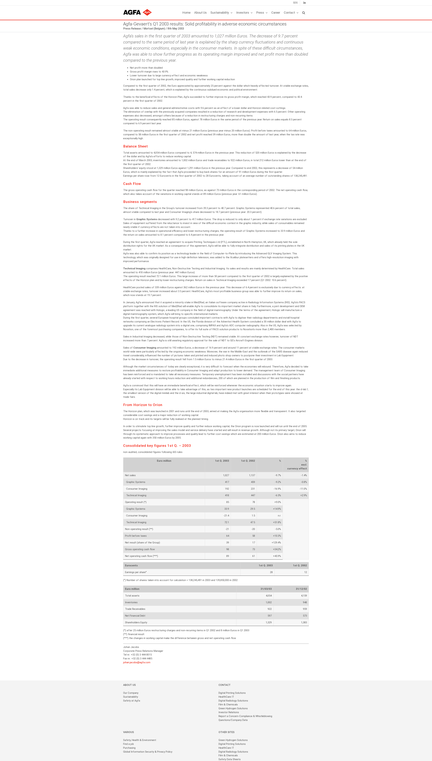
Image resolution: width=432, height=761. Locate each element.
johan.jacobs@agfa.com (136, 662)
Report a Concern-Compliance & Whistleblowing (245, 716)
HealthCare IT (226, 696)
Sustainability (130, 696)
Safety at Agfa (131, 700)
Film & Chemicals (228, 704)
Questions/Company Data (233, 720)
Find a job (128, 743)
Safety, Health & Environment (139, 740)
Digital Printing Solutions (232, 692)
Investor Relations (229, 712)
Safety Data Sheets (230, 759)
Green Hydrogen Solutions (233, 708)
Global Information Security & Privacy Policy (147, 751)
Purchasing (129, 747)
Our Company (130, 692)
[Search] (303, 13)
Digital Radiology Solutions (233, 700)
